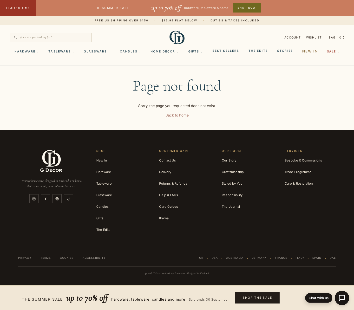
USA (215, 257)
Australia (234, 257)
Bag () (336, 37)
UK (201, 257)
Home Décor (163, 51)
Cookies (66, 257)
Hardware (24, 51)
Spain (316, 257)
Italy (299, 257)
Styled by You (232, 183)
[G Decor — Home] (176, 37)
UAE (333, 257)
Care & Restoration (299, 183)
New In (310, 51)
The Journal (231, 206)
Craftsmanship (233, 172)
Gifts (193, 51)
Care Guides (168, 206)
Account (292, 37)
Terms (45, 257)
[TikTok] (68, 198)
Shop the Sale (257, 297)
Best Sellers (225, 50)
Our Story (229, 160)
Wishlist (314, 37)
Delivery (165, 172)
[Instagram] (34, 198)
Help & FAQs (168, 195)
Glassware (95, 51)
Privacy (24, 257)
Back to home (177, 115)
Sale (331, 51)
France (281, 257)
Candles (129, 51)
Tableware (59, 51)
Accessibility (94, 257)
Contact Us (167, 160)
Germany (259, 257)
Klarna (164, 218)
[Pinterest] (57, 198)
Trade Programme (298, 172)
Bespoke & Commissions (303, 160)
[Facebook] (45, 198)
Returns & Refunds (173, 183)
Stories (285, 50)
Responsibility (232, 195)
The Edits (258, 50)
